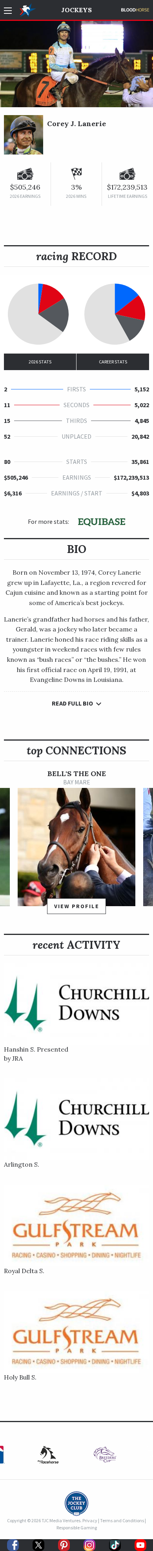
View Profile (76, 906)
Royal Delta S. (24, 1271)
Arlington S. (21, 1164)
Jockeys (76, 10)
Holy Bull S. (20, 1377)
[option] (76, 845)
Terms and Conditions (122, 1520)
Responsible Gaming (76, 1528)
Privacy (89, 1520)
